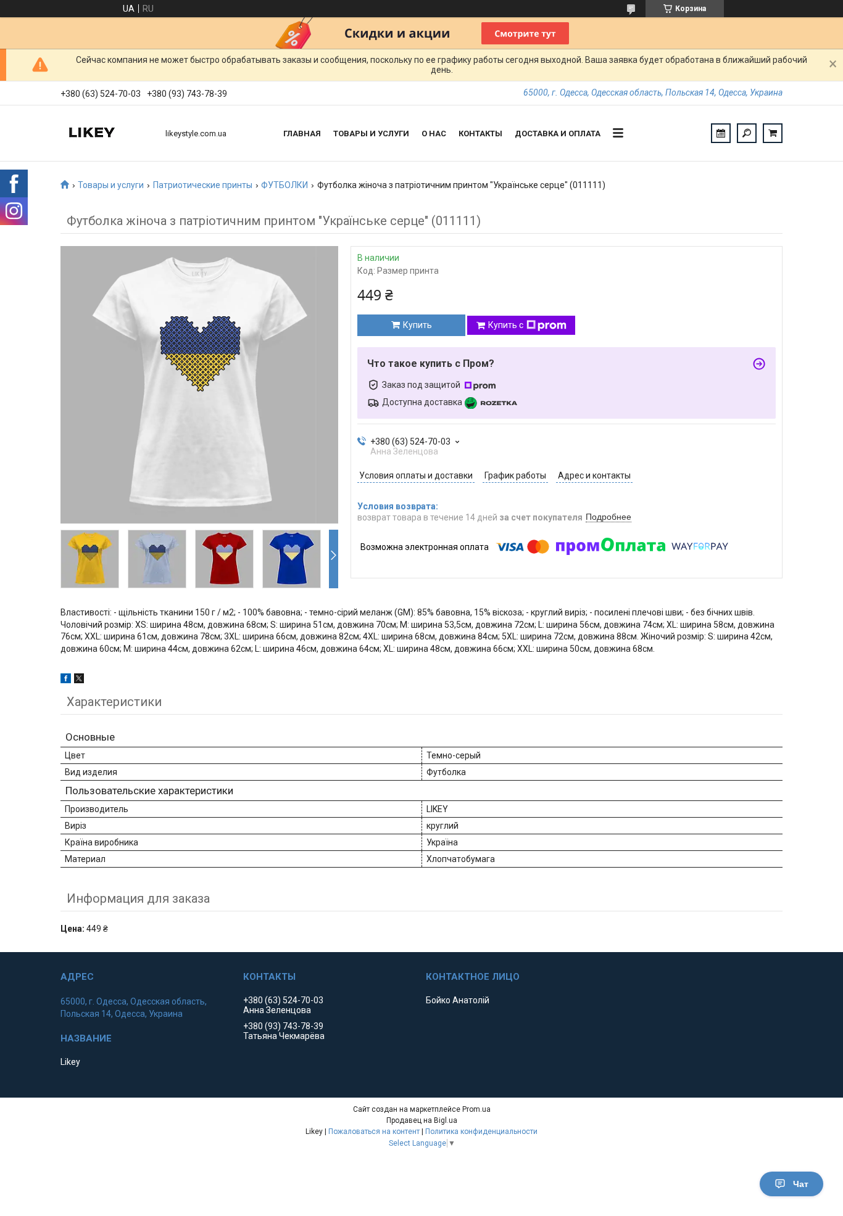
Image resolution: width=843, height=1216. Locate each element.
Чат (800, 1184)
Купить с (505, 325)
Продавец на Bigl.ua (421, 1120)
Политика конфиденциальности (481, 1131)
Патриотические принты (202, 185)
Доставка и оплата (557, 133)
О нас (434, 133)
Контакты (480, 133)
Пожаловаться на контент (374, 1131)
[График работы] (721, 133)
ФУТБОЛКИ (284, 185)
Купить (417, 325)
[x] (79, 680)
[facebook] (65, 680)
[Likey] (106, 133)
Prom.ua (476, 1109)
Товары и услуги (371, 133)
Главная (302, 133)
